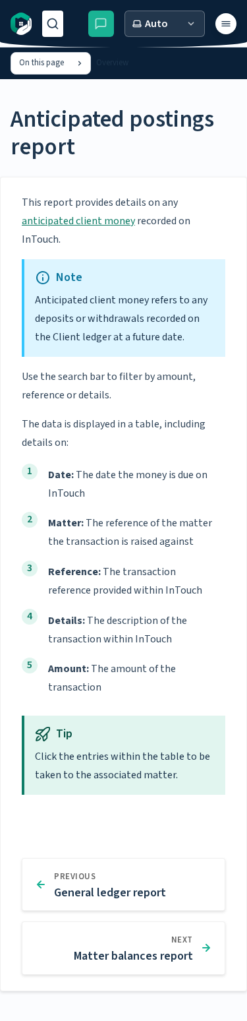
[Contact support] (101, 24)
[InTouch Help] (21, 23)
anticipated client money (78, 221)
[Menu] (225, 23)
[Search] (52, 24)
